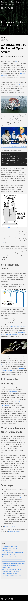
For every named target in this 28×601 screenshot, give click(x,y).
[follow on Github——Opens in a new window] (9, 8)
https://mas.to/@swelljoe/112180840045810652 (13, 147)
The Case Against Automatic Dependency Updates (14, 563)
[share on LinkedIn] (7, 41)
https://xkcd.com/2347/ (11, 228)
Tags (13, 4)
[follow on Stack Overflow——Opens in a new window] (2, 8)
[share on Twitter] (4, 41)
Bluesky (10, 531)
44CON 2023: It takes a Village (9, 554)
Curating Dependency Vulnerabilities (10, 571)
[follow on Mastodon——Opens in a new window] (12, 8)
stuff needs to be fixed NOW (18, 326)
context (3, 243)
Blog (6, 4)
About (2, 4)
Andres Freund (20, 84)
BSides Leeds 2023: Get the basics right (11, 556)
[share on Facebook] (2, 41)
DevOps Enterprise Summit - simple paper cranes (13, 561)
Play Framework (13, 391)
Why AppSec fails (6, 567)
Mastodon (17, 531)
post (16, 61)
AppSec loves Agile (6, 550)
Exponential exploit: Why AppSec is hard (11, 575)
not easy (19, 497)
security (13, 526)
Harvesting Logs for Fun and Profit (10, 565)
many (21, 73)
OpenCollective (5, 405)
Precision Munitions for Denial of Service (11, 569)
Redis (2, 364)
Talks (10, 4)
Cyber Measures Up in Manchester (10, 548)
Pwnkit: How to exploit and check (9, 573)
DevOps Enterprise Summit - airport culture (12, 559)
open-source (7, 526)
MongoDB (21, 368)
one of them (18, 401)
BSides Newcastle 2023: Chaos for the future (12, 552)
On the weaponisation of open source (10, 546)
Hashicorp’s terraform (7, 370)
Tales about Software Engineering (12, 2)
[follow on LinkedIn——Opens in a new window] (5, 8)
